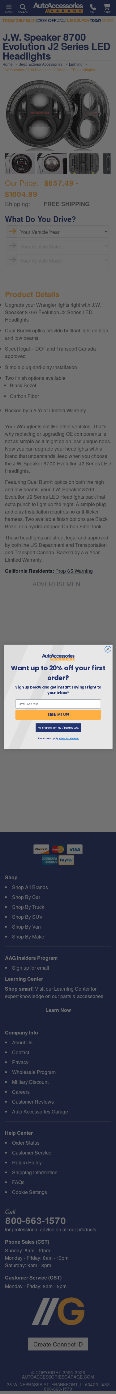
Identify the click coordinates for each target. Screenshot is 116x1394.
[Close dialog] (108, 649)
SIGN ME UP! (58, 714)
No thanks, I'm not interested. (58, 728)
